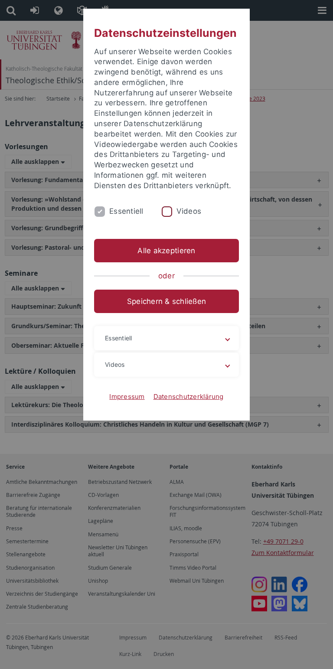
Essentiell (126, 211)
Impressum (126, 396)
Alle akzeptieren (166, 250)
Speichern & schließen (166, 301)
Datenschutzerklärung (188, 396)
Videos (189, 211)
